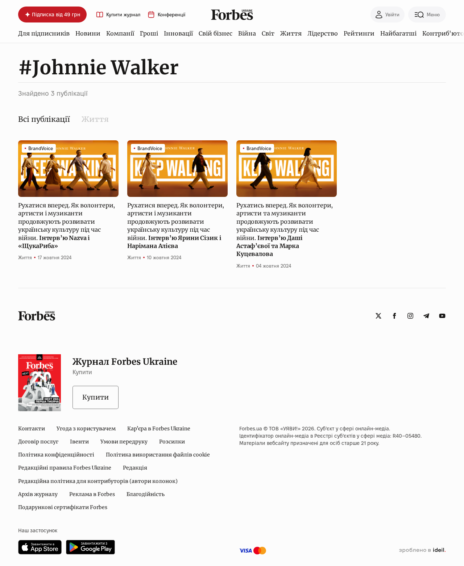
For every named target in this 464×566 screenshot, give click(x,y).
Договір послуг (38, 441)
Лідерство (322, 33)
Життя (291, 33)
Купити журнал (123, 14)
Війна (247, 33)
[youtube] (442, 316)
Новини (87, 33)
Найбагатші (398, 33)
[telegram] (426, 316)
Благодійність (146, 494)
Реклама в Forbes (92, 494)
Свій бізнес (215, 33)
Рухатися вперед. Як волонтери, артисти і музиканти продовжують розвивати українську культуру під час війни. (66, 225)
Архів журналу (38, 494)
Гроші (149, 33)
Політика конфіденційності (56, 454)
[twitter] (378, 316)
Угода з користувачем (86, 428)
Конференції (171, 14)
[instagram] (410, 316)
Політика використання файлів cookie (158, 454)
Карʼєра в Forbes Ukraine (158, 428)
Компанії (120, 33)
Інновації (178, 33)
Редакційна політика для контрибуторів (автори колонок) (98, 481)
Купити (95, 397)
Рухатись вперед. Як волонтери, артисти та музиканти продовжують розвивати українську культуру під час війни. (284, 229)
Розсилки (172, 441)
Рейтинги (359, 33)
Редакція (135, 467)
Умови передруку (124, 441)
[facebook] (394, 316)
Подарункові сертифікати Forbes (62, 507)
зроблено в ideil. (422, 550)
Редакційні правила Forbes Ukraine (64, 467)
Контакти (31, 428)
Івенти (79, 441)
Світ (268, 33)
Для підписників (44, 33)
